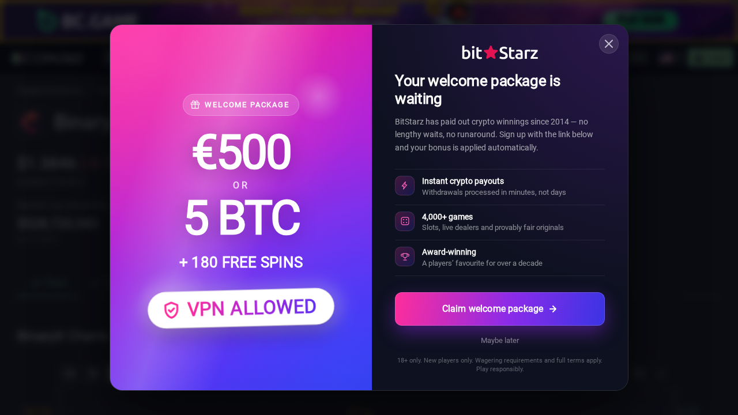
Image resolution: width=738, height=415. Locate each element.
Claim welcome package (492, 308)
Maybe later (500, 340)
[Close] (609, 44)
